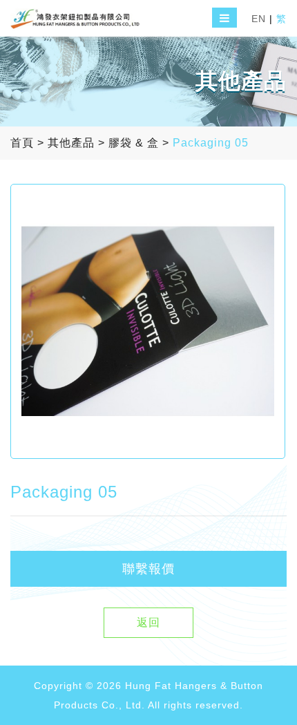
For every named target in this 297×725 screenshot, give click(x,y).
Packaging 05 (211, 143)
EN (258, 18)
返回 (148, 622)
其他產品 (71, 143)
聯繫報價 (148, 569)
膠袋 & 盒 (133, 143)
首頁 (22, 143)
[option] (147, 321)
